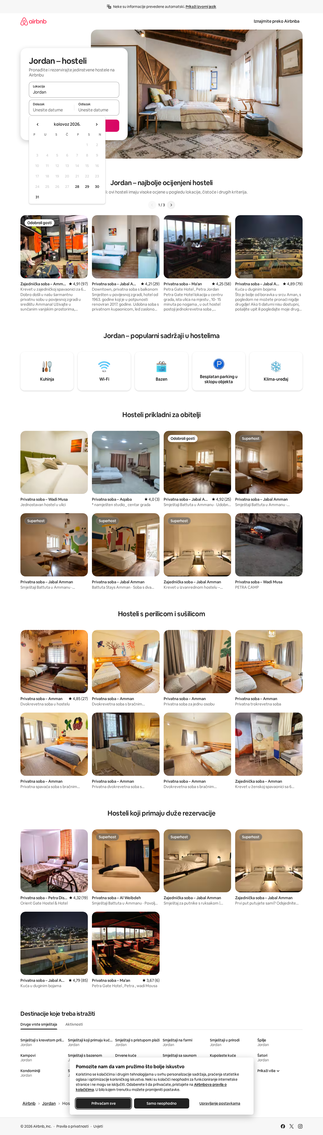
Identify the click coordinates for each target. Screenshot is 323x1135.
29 (87, 186)
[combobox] (74, 92)
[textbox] (51, 110)
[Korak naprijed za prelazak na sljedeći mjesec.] (96, 124)
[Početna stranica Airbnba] (33, 21)
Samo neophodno (162, 1103)
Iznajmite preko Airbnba (277, 21)
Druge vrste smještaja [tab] (38, 1024)
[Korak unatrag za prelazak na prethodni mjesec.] (37, 124)
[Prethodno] (152, 205)
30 (97, 186)
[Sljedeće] (171, 205)
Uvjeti (98, 1126)
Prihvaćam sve (103, 1103)
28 (77, 186)
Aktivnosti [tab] (74, 1024)
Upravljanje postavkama (219, 1103)
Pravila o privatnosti (72, 1126)
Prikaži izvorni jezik (201, 6)
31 (37, 197)
